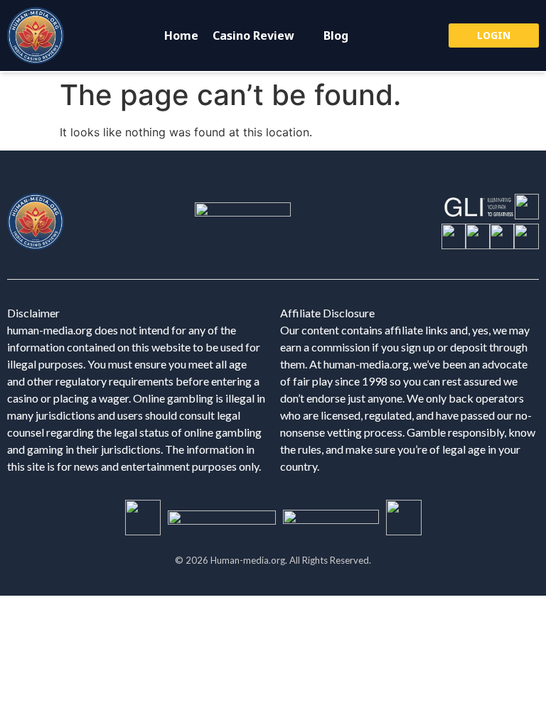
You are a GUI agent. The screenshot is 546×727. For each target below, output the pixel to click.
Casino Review (253, 35)
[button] (260, 35)
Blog (335, 35)
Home (181, 35)
